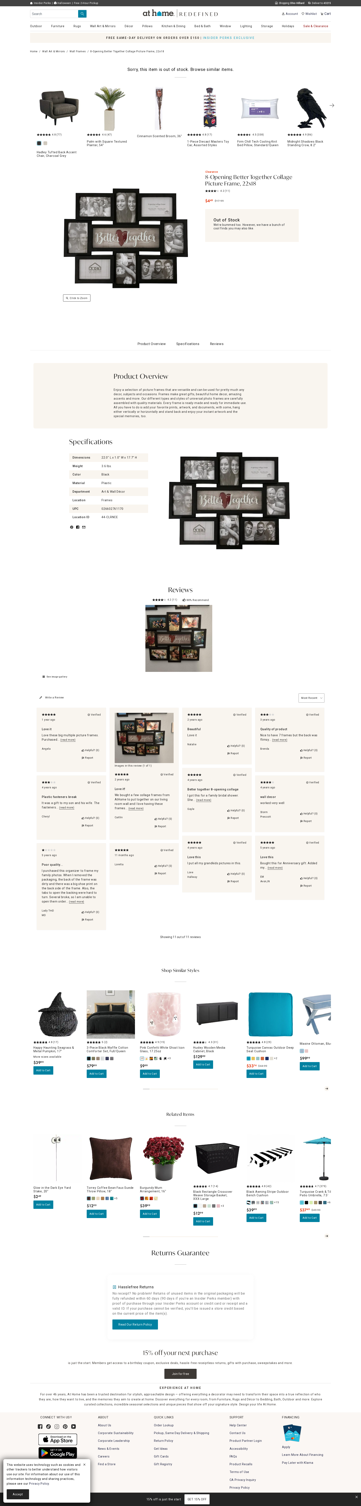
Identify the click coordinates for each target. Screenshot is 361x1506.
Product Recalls (241, 1464)
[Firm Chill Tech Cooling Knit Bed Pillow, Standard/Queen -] (259, 108)
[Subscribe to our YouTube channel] (73, 1426)
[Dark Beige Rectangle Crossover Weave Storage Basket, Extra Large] (204, 1206)
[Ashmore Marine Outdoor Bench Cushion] (253, 1202)
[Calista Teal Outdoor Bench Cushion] (271, 1202)
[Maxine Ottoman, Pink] (306, 1051)
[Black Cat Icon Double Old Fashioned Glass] (160, 1058)
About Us (104, 1425)
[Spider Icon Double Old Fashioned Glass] (165, 1058)
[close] (84, 1465)
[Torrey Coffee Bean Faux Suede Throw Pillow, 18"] (89, 1198)
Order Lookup (164, 1425)
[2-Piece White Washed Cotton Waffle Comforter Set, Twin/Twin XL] (102, 1058)
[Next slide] (326, 1088)
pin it (71, 529)
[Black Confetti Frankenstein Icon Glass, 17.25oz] (156, 1058)
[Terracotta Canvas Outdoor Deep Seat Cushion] (262, 1058)
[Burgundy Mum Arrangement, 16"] (142, 1198)
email (83, 529)
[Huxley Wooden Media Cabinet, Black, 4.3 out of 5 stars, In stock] (217, 1014)
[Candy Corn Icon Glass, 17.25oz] (147, 1058)
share (77, 529)
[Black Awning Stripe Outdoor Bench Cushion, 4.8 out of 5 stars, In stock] (271, 1158)
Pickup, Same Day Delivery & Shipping (181, 1433)
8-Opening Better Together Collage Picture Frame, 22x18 (248, 181)
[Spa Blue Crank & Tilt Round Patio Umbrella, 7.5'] (325, 1202)
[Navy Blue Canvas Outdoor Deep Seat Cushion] (267, 1058)
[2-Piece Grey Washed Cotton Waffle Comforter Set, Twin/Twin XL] (112, 1058)
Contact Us (238, 1433)
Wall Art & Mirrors (53, 51)
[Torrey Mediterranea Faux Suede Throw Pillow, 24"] (112, 1198)
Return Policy (163, 1440)
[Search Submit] (82, 14)
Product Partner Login (246, 1440)
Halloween (64, 3)
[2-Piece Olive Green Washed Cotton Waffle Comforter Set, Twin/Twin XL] (93, 1058)
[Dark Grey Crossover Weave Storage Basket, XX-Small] (214, 1206)
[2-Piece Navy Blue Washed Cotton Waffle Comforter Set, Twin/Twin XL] (107, 1058)
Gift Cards (161, 1456)
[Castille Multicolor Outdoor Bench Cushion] (258, 1202)
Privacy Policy (240, 1487)
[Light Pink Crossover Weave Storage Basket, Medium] (218, 1206)
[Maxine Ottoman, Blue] (302, 1051)
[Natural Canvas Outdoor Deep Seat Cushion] (271, 1058)
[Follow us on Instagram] (57, 1426)
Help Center (238, 1425)
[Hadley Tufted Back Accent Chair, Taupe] (46, 143)
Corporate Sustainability (116, 1433)
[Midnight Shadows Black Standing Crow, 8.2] (310, 108)
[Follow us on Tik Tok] (48, 1426)
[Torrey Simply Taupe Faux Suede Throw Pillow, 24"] (98, 1198)
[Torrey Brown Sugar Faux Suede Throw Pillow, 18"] (102, 1198)
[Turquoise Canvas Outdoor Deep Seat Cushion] (249, 1058)
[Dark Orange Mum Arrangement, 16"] (151, 1198)
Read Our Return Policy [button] (135, 1324)
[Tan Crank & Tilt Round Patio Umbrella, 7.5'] (316, 1202)
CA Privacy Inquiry (243, 1480)
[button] (180, 13)
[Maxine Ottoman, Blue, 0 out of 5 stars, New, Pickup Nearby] (324, 1014)
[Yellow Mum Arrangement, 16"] (147, 1198)
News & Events (108, 1448)
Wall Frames (78, 51)
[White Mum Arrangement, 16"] (156, 1198)
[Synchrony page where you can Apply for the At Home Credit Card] (292, 1432)
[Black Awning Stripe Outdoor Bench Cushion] (249, 1202)
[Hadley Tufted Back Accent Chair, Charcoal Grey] (40, 143)
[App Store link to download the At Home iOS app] (57, 1439)
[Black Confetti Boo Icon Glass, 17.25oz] (151, 1058)
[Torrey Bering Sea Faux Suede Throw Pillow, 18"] (107, 1198)
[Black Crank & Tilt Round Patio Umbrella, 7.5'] (306, 1202)
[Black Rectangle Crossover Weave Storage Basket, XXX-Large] (195, 1206)
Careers (104, 1456)
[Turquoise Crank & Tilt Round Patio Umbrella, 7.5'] (302, 1202)
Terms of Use (239, 1472)
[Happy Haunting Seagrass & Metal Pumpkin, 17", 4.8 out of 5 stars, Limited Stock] (57, 1014)
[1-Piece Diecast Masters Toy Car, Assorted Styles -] (209, 108)
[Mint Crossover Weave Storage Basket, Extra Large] (209, 1206)
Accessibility (239, 1448)
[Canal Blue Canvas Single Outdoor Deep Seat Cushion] (258, 1058)
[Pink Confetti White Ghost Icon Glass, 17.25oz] (142, 1058)
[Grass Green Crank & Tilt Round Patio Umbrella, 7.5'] (311, 1202)
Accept (18, 1494)
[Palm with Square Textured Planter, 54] (109, 108)
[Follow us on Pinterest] (65, 1426)
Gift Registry (163, 1464)
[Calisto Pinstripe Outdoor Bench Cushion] (267, 1202)
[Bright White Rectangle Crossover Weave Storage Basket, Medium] (200, 1206)
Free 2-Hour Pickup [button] (86, 3)
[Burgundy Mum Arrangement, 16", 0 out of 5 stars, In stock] (164, 1158)
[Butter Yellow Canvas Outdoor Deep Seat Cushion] (253, 1058)
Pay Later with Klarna (297, 1462)
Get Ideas (161, 1448)
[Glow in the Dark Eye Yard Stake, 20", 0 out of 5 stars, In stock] (57, 1158)
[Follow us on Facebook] (40, 1426)
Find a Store (107, 1464)
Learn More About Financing (302, 1454)
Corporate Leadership (114, 1440)
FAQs (233, 1456)
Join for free (180, 1374)
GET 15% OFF (197, 1499)
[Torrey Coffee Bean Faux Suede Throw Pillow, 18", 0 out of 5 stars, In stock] (111, 1158)
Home (34, 51)
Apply (286, 1447)
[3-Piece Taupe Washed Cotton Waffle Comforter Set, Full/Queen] (98, 1058)
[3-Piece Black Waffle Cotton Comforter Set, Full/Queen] (89, 1058)
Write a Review (54, 697)
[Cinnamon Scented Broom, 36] (159, 108)
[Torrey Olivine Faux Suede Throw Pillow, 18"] (93, 1198)
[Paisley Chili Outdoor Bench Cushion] (262, 1202)
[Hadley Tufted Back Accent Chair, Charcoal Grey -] (59, 108)
